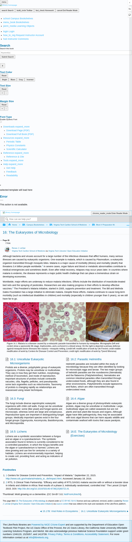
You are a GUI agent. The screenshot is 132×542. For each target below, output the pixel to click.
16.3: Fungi (17, 398)
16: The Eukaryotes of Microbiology (31, 501)
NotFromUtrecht (72, 494)
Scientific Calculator (16, 149)
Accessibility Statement (97, 534)
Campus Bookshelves (35, 225)
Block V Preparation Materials (108, 225)
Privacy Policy (55, 534)
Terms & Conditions (74, 534)
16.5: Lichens (18, 431)
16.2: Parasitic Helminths (86, 359)
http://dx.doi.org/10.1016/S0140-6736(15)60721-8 (43, 488)
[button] (11, 171)
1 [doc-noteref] (42, 266)
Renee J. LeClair (19, 248)
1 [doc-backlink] (6, 475)
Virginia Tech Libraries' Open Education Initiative (68, 251)
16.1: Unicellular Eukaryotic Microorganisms (27, 361)
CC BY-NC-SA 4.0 (69, 501)
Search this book (7, 48)
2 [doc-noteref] (12, 288)
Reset (4, 76)
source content (62, 504)
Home (15, 225)
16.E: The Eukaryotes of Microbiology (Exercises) (94, 433)
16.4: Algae (78, 398)
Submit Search (8, 57)
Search (7, 219)
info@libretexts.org (38, 537)
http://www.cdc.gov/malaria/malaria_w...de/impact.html (33, 478)
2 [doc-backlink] (6, 482)
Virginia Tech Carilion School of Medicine (70, 225)
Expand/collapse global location (128, 224)
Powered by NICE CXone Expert (48, 524)
